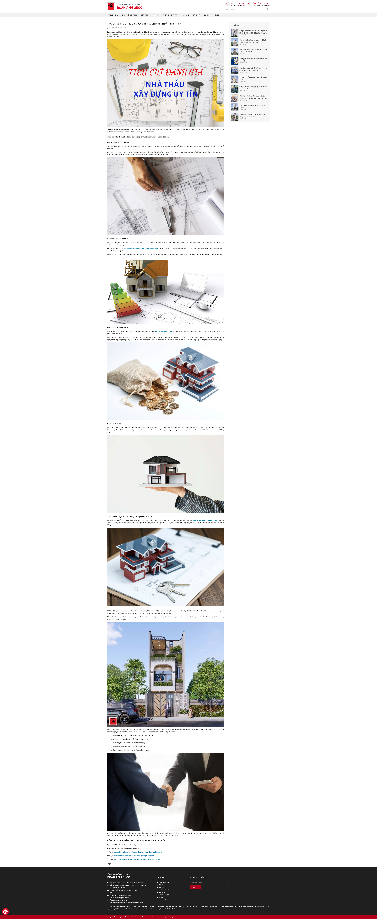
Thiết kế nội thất (164, 890)
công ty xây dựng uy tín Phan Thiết (205, 520)
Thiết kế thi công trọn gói (228, 907)
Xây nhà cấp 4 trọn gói (191, 907)
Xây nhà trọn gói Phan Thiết (144, 909)
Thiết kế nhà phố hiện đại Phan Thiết (143, 907)
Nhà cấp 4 (162, 892)
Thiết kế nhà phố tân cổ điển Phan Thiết (169, 907)
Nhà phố (161, 887)
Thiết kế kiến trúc (164, 882)
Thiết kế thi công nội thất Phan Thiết (119, 907)
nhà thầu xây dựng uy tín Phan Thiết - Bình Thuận (141, 248)
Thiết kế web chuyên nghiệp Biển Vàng (160, 917)
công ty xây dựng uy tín (163, 331)
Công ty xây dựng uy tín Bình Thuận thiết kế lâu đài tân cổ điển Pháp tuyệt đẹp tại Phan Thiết (253, 33)
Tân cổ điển (162, 900)
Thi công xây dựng (164, 895)
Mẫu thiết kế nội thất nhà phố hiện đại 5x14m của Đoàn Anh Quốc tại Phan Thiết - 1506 (253, 98)
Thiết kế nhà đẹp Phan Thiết (209, 907)
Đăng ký (195, 887)
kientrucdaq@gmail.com (238, 5)
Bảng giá (161, 897)
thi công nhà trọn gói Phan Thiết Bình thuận (251, 907)
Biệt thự (161, 885)
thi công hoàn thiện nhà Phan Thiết (165, 909)
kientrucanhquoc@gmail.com (261, 5)
